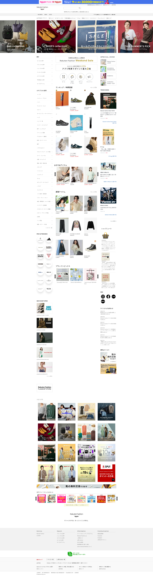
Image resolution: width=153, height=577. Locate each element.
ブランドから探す (41, 64)
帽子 (38, 144)
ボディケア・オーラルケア (43, 182)
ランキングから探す (41, 72)
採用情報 (76, 572)
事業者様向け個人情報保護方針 (57, 572)
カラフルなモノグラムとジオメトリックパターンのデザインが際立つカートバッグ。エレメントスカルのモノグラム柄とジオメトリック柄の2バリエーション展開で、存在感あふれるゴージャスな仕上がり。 (109, 246)
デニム (78, 18)
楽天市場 (114, 4)
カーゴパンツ (93, 18)
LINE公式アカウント (102, 539)
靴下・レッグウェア (41, 128)
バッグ (38, 117)
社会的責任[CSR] (69, 572)
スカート (39, 109)
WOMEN (40, 14)
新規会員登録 (100, 533)
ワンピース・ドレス (41, 106)
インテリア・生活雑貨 (42, 205)
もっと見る (49, 376)
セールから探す (40, 60)
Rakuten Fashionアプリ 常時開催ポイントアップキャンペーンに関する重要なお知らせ (108, 331)
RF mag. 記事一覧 (112, 156)
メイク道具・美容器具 (42, 193)
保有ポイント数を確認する (105, 566)
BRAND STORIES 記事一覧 (110, 214)
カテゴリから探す (41, 76)
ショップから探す (41, 68)
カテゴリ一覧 (49, 227)
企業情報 (38, 572)
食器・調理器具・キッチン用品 (43, 201)
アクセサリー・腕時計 (42, 136)
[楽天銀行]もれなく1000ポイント (95, 4)
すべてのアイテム (41, 83)
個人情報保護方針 (46, 572)
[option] (56, 36)
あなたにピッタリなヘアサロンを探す (45, 566)
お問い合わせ (80, 540)
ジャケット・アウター (42, 98)
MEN (45, 14)
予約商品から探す (41, 79)
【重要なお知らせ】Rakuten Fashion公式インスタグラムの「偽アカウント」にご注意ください (108, 343)
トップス (39, 94)
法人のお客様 (80, 542)
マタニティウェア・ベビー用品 (43, 151)
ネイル (38, 178)
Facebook (100, 535)
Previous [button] (36, 36)
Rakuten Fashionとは (82, 535)
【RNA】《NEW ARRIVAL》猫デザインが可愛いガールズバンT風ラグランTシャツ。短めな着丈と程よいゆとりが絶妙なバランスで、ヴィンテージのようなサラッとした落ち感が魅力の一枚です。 (109, 267)
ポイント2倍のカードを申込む (85, 566)
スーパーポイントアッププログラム (85, 533)
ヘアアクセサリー (41, 148)
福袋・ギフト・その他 (42, 224)
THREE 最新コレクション (70, 18)
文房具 (38, 216)
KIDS (50, 14)
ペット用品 (39, 220)
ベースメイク (40, 170)
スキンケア (39, 167)
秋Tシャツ (51, 18)
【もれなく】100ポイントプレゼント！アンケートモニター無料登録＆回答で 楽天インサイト (66, 563)
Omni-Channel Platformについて (84, 546)
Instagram (100, 537)
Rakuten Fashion (49, 8)
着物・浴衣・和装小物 (42, 163)
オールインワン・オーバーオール (44, 113)
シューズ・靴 (40, 121)
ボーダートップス (59, 18)
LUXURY (39, 535)
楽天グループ (106, 4)
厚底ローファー (85, 18)
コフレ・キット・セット (42, 197)
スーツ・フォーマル (41, 155)
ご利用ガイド (80, 538)
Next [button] (116, 36)
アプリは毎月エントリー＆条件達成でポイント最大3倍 (104, 14)
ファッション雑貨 (41, 132)
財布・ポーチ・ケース (42, 140)
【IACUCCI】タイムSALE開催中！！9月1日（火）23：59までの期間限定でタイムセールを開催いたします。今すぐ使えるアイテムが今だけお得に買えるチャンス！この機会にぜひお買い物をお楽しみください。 (108, 287)
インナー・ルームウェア (42, 125)
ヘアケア (39, 186)
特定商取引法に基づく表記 (83, 544)
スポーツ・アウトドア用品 (43, 212)
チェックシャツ (101, 18)
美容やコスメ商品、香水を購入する (66, 566)
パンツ (38, 102)
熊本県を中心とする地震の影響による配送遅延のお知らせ (76, 11)
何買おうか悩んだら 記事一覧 (110, 181)
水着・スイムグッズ (41, 159)
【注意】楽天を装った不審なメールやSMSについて (76, 505)
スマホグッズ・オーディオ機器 (43, 209)
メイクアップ (40, 174)
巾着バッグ (108, 18)
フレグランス (40, 190)
